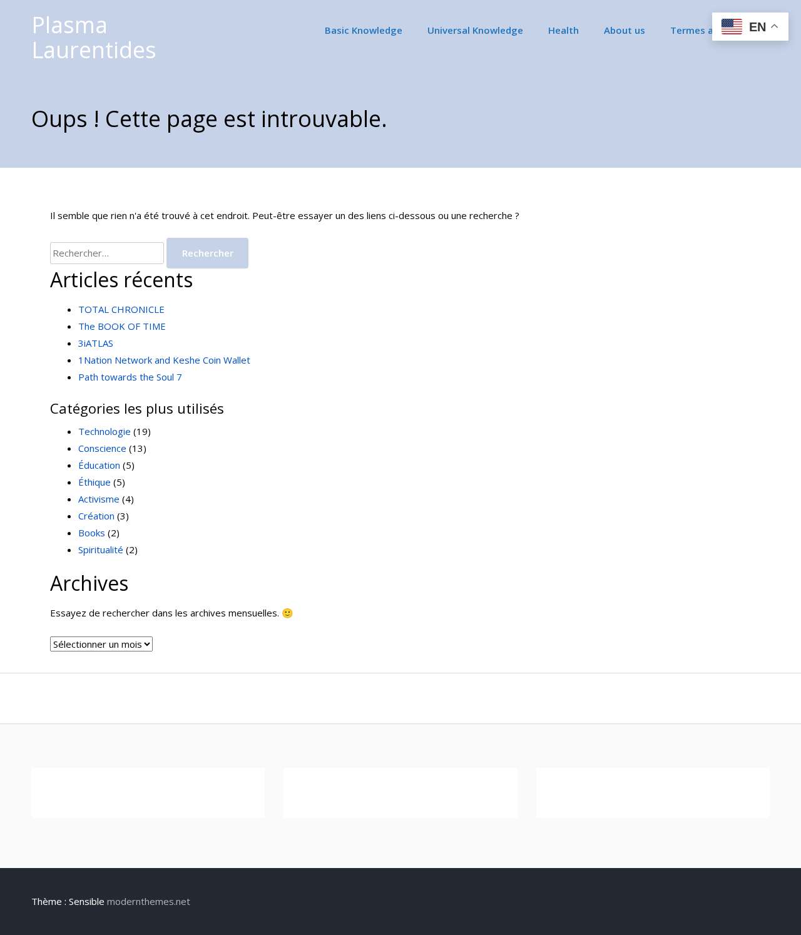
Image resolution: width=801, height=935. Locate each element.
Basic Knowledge (363, 30)
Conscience (102, 448)
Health (563, 30)
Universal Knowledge (475, 30)
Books (91, 532)
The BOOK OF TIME (122, 326)
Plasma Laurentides (93, 37)
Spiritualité (100, 549)
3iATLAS (95, 343)
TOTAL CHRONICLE (121, 309)
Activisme (99, 499)
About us (624, 30)
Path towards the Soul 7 (130, 376)
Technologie (104, 431)
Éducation (99, 465)
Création (96, 515)
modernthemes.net (148, 901)
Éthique (94, 482)
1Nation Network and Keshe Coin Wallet (164, 360)
